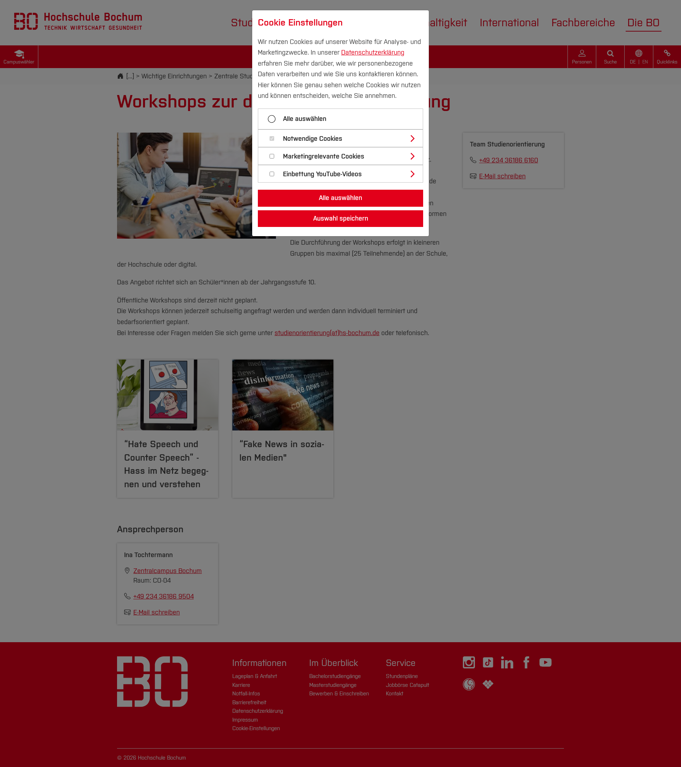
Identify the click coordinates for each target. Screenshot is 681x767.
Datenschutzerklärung (372, 52)
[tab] (343, 138)
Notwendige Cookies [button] (312, 139)
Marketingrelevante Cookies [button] (323, 156)
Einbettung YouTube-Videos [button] (322, 174)
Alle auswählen (304, 119)
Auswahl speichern (340, 218)
